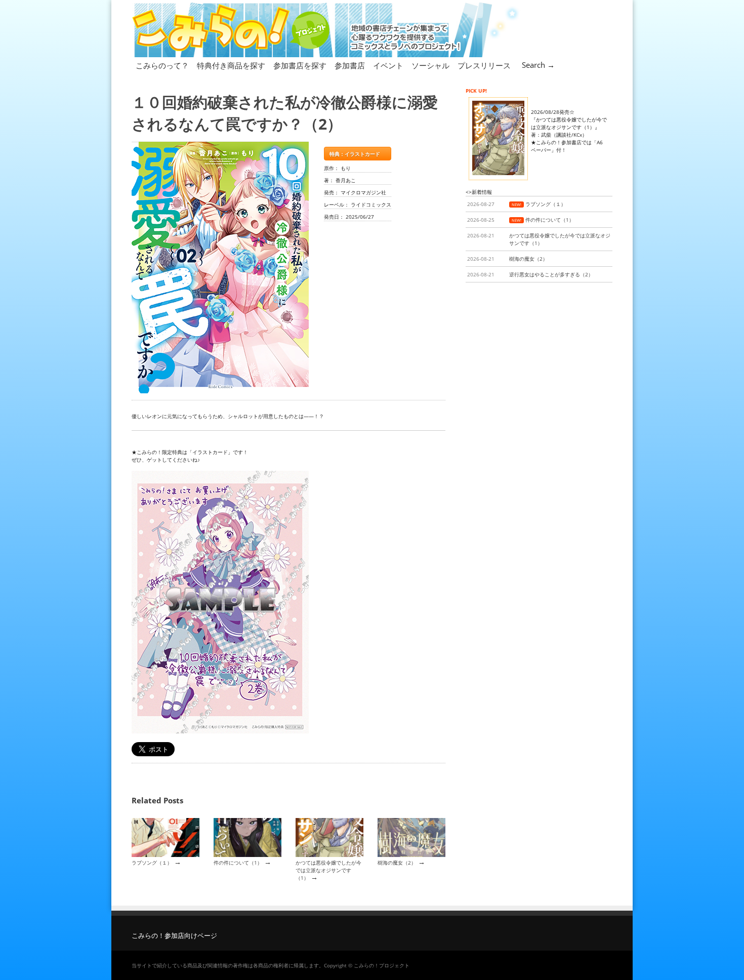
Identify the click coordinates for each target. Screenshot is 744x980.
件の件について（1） (238, 862)
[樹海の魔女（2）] (411, 855)
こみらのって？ (162, 65)
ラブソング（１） (152, 862)
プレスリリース (484, 65)
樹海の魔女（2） (397, 862)
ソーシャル (430, 65)
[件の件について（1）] (247, 855)
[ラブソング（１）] (165, 855)
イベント (388, 65)
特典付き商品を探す (231, 65)
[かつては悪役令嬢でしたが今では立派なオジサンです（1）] (329, 855)
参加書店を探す (299, 65)
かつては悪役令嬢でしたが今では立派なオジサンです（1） (328, 870)
